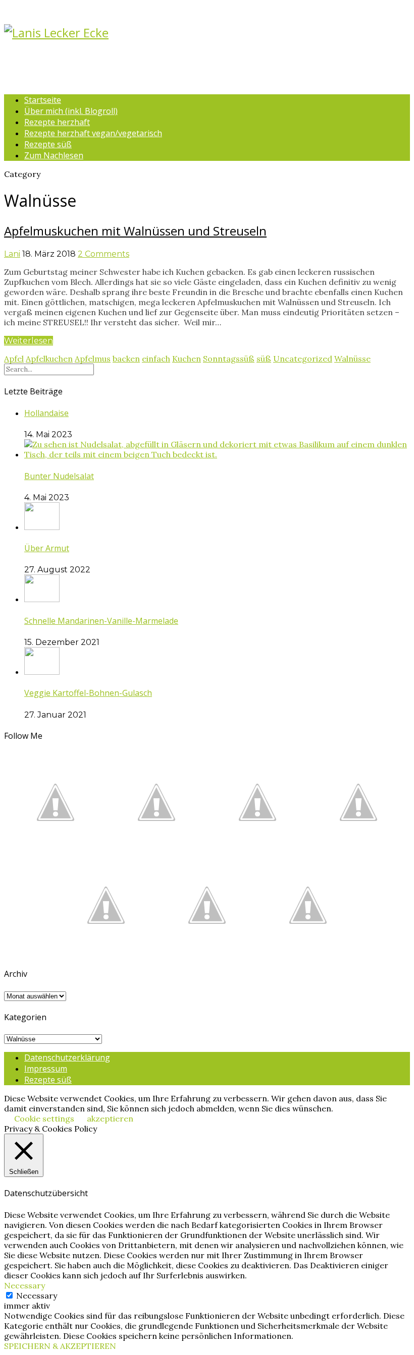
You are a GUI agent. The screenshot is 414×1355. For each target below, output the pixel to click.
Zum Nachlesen (53, 155)
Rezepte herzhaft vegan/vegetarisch (93, 133)
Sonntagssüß (228, 359)
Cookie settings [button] (44, 1118)
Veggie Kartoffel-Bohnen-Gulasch (88, 692)
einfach (156, 359)
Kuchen (186, 359)
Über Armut (46, 548)
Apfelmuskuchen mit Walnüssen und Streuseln (135, 230)
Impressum (45, 1068)
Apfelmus (93, 359)
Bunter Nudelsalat (59, 476)
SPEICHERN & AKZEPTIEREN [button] (60, 1346)
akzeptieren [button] (110, 1118)
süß (263, 359)
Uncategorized (302, 359)
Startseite (42, 99)
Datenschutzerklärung (67, 1057)
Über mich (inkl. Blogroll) (71, 110)
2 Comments (103, 254)
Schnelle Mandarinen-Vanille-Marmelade (101, 620)
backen (126, 359)
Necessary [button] (24, 1285)
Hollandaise (46, 413)
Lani (12, 254)
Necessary (36, 1295)
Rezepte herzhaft (57, 122)
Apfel (14, 359)
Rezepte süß (48, 144)
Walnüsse (352, 359)
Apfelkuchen (49, 359)
